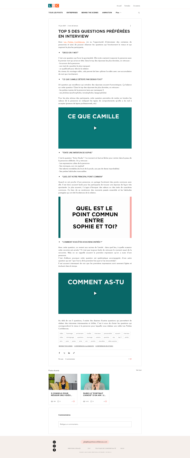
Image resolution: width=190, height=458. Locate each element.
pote (67, 341)
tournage (90, 337)
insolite (89, 333)
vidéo (61, 333)
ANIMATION (107, 12)
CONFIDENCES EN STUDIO (104, 346)
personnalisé (108, 333)
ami (86, 341)
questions (80, 337)
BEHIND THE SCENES (90, 12)
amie (80, 341)
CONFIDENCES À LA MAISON (84, 346)
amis (61, 341)
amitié (127, 337)
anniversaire (79, 333)
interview (126, 333)
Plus (117, 12)
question (106, 337)
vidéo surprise (112, 341)
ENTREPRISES (72, 12)
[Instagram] (54, 446)
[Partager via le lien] (74, 353)
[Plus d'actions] (130, 26)
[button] (127, 5)
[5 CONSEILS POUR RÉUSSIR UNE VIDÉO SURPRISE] (63, 382)
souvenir (117, 333)
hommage (69, 333)
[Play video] (95, 128)
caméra (98, 337)
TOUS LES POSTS (55, 12)
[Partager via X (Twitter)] (64, 353)
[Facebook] (54, 449)
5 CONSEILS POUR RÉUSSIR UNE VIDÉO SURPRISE (61, 394)
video (61, 337)
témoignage (70, 337)
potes (74, 341)
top (114, 337)
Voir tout (139, 370)
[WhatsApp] (54, 442)
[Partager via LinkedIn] (69, 353)
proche (93, 341)
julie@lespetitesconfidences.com (95, 442)
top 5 (119, 337)
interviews (98, 333)
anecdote (102, 341)
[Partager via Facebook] (59, 353)
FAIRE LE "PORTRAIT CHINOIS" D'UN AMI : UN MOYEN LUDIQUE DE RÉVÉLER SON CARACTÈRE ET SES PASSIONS (94, 394)
